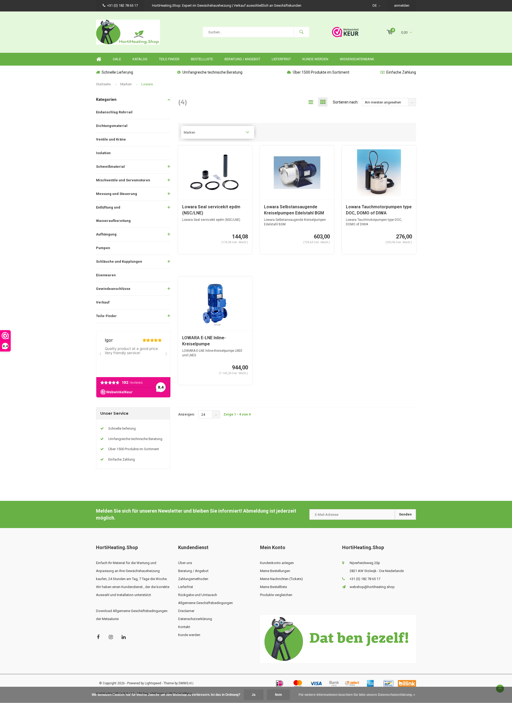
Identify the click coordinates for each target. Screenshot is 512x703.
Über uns (185, 563)
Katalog (140, 59)
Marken (126, 84)
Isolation (103, 153)
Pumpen (103, 248)
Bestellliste (202, 59)
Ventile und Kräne (111, 139)
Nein (278, 695)
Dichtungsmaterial (111, 126)
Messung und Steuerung (116, 194)
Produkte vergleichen (276, 595)
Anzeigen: (186, 414)
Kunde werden (315, 59)
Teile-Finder (106, 316)
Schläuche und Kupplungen (119, 261)
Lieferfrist (281, 59)
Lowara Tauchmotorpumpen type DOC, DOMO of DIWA (379, 209)
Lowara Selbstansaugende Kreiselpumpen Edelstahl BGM (294, 209)
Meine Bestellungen (275, 571)
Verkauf (103, 302)
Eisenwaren (106, 275)
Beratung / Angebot (242, 59)
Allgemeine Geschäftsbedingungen (205, 603)
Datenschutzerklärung (195, 619)
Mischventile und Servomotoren (123, 180)
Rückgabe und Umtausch (197, 595)
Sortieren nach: (345, 102)
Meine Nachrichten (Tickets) (281, 579)
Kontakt (184, 627)
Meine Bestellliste (273, 587)
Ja (253, 695)
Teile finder (169, 59)
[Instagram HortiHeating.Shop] (111, 637)
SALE (117, 59)
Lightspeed (153, 683)
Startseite (103, 84)
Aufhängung (106, 234)
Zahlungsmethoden (193, 579)
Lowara (147, 84)
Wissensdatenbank (357, 59)
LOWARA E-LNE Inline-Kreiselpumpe (204, 340)
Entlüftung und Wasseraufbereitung (113, 214)
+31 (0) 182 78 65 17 (122, 5)
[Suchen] (301, 32)
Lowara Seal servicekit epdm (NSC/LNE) (211, 209)
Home (99, 59)
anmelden (401, 5)
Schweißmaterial (110, 167)
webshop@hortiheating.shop (372, 587)
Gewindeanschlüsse (113, 289)
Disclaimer (186, 611)
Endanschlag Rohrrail (114, 112)
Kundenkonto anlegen (277, 563)
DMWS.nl (185, 683)
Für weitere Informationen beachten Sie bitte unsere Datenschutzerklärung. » (357, 695)
